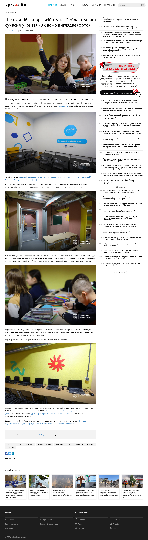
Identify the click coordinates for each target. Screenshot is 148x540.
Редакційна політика (49, 524)
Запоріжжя (10, 13)
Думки (63, 5)
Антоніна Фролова (11, 31)
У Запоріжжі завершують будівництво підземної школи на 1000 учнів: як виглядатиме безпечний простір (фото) (120, 102)
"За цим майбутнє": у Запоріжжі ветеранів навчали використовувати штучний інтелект (122, 204)
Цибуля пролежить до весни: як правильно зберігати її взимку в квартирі (122, 244)
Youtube (116, 524)
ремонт (90, 444)
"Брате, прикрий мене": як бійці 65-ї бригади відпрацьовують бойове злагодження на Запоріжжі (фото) (121, 181)
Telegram (43, 435)
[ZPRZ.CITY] (15, 5)
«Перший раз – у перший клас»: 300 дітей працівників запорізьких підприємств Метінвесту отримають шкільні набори (122, 116)
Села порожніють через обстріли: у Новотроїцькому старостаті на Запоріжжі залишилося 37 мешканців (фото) (122, 125)
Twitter (80, 524)
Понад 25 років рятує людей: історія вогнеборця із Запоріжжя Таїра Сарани (121, 153)
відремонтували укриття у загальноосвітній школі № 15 (52, 414)
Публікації (109, 5)
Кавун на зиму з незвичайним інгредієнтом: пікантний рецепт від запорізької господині (122, 232)
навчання (29, 444)
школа (10, 444)
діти (19, 444)
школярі (59, 444)
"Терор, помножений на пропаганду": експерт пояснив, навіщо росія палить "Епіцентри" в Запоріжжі (120, 218)
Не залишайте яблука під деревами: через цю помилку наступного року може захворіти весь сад (123, 210)
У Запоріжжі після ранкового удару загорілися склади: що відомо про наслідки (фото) (122, 257)
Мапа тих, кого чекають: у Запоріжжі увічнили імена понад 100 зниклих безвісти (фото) (122, 238)
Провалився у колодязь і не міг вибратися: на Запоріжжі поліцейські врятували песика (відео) (120, 225)
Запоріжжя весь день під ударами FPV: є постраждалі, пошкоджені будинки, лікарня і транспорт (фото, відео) (120, 49)
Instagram (82, 528)
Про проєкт (10, 519)
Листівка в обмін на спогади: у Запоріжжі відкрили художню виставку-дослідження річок (122, 109)
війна (69, 444)
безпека (10, 448)
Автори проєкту (47, 519)
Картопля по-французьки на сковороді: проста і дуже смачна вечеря (122, 139)
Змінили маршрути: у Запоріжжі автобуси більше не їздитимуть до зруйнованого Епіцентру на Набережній (123, 174)
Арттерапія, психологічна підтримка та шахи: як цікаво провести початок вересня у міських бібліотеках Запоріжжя (123, 19)
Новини (52, 5)
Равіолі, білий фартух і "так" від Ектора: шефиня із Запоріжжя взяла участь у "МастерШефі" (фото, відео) (122, 146)
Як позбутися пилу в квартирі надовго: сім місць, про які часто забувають (122, 56)
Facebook (81, 519)
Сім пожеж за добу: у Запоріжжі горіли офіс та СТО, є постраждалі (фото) (122, 264)
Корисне (96, 5)
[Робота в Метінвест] (121, 79)
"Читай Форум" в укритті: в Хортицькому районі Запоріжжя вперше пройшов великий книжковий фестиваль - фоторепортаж (122, 34)
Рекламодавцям (12, 524)
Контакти (9, 528)
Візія (73, 5)
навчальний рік (44, 444)
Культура (83, 5)
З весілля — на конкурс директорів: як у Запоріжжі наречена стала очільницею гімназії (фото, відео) (122, 132)
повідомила (63, 106)
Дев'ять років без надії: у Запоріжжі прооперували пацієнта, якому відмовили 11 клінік (121, 251)
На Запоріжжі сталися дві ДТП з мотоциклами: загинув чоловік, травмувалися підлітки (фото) (122, 41)
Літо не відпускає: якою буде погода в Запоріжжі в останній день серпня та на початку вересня (121, 191)
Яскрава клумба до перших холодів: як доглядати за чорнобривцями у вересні (121, 160)
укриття (79, 444)
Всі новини (120, 272)
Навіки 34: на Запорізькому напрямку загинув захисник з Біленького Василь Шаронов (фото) (120, 27)
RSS (114, 528)
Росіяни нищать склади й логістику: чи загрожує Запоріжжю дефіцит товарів (121, 198)
